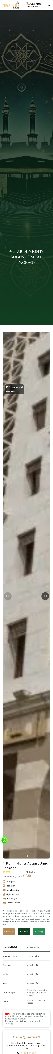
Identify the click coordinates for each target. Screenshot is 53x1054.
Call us (25, 932)
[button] (45, 596)
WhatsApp (39, 932)
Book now (9, 932)
